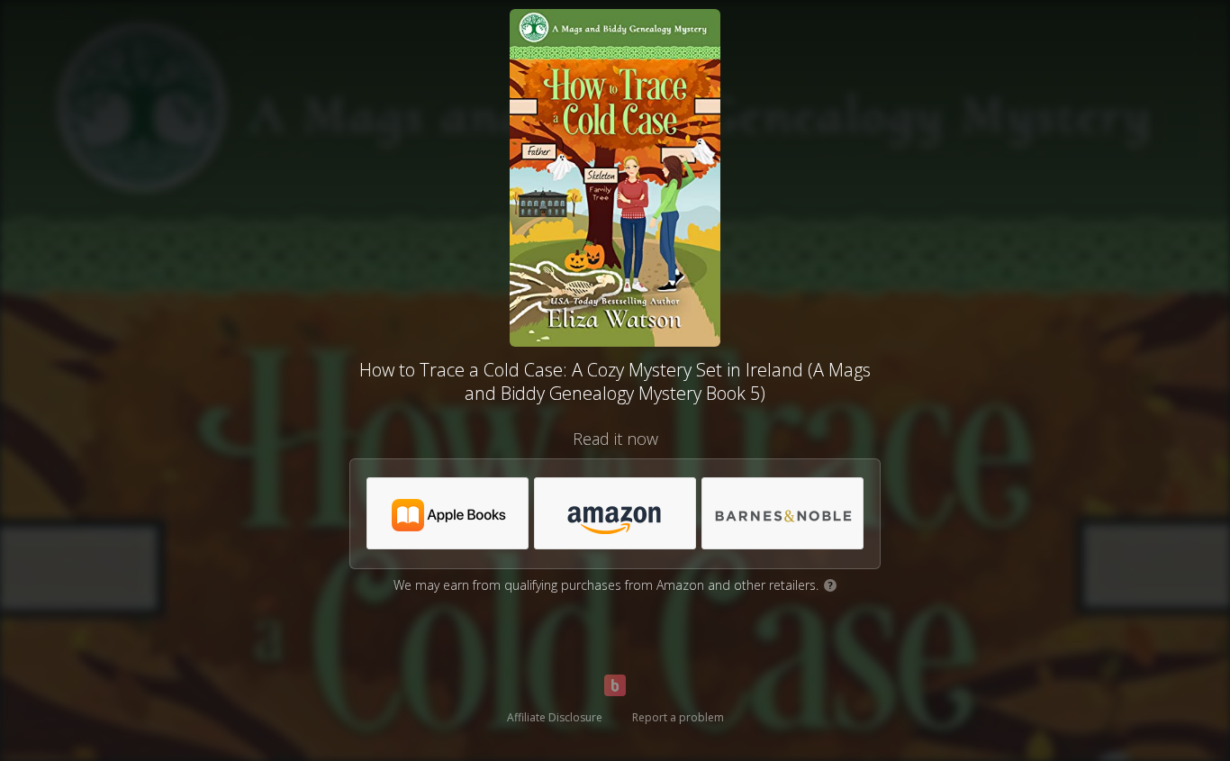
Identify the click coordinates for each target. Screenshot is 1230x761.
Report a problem (678, 717)
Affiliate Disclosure (554, 717)
